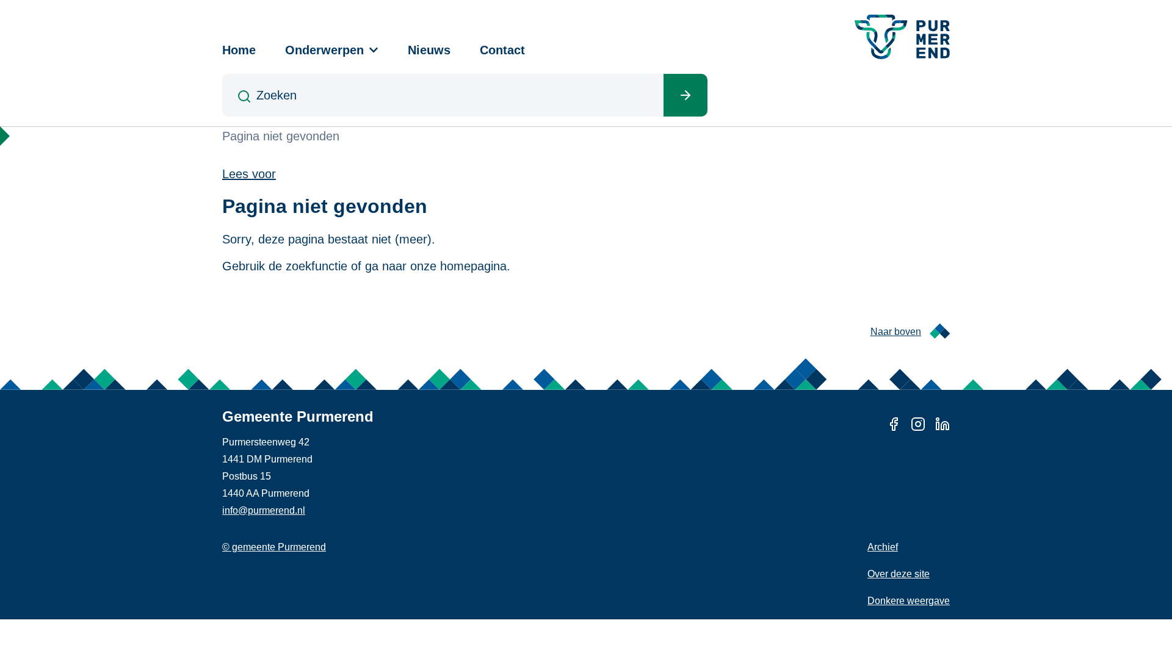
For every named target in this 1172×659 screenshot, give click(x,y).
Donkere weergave (908, 601)
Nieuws (429, 50)
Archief (882, 547)
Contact (502, 50)
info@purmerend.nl (263, 510)
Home (239, 50)
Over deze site (898, 574)
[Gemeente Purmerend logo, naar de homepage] (902, 37)
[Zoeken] (685, 95)
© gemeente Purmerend (274, 547)
